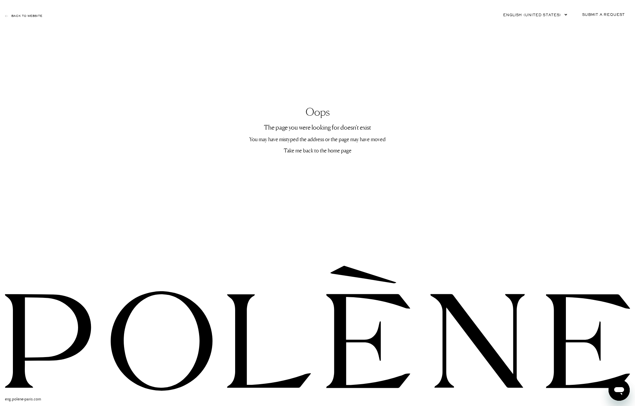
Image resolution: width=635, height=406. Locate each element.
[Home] (317, 328)
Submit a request (603, 15)
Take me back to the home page (318, 150)
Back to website (26, 16)
